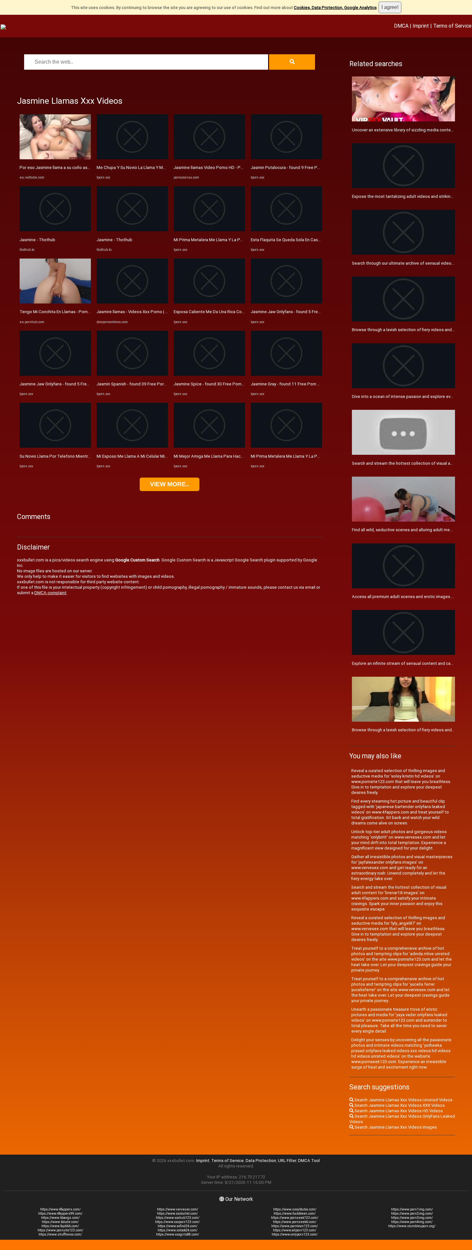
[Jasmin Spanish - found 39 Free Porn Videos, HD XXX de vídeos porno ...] (132, 374)
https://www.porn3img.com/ (412, 1218)
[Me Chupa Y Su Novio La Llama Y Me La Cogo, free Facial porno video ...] (132, 158)
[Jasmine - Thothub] (55, 230)
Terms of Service (452, 25)
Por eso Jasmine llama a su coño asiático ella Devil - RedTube (78, 167)
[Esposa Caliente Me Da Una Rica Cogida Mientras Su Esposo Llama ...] (209, 302)
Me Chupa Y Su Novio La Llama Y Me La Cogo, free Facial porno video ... (164, 167)
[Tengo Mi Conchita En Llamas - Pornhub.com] (55, 302)
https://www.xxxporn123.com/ (177, 1222)
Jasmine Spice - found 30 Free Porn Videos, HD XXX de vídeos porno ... (241, 384)
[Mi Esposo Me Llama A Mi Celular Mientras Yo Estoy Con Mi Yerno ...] (132, 446)
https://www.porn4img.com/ (412, 1222)
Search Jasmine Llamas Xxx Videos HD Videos (398, 1111)
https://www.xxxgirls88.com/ (177, 1234)
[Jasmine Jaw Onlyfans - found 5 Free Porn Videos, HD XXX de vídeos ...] (55, 374)
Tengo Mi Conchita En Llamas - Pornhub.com (62, 311)
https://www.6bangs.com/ (60, 1218)
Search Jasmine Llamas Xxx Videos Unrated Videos (403, 1100)
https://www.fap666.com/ (60, 1226)
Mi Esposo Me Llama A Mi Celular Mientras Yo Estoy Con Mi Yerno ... (161, 456)
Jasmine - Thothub (37, 239)
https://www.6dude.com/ (60, 1222)
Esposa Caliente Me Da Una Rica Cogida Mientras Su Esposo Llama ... (239, 311)
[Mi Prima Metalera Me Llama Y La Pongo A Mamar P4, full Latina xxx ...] (209, 230)
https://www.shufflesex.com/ (60, 1234)
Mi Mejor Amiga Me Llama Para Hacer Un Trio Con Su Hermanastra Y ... (240, 456)
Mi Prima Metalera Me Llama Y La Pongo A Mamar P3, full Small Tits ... (316, 456)
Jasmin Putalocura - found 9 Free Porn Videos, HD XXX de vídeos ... (314, 167)
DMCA (401, 25)
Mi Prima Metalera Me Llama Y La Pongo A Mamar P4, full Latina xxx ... (240, 239)
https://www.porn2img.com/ (412, 1213)
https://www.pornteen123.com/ (294, 1226)
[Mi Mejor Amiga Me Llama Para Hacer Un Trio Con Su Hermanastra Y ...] (209, 446)
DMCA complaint (50, 592)
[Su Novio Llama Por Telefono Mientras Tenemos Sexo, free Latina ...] (55, 446)
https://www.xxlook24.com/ (177, 1230)
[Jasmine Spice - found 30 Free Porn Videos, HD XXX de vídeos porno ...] (209, 374)
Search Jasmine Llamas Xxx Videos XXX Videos (399, 1105)
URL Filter (287, 1160)
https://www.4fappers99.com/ (60, 1213)
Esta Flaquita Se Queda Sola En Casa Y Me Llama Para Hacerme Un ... (316, 239)
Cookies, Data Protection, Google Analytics (335, 7)
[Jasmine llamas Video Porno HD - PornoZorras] (209, 158)
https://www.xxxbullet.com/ (177, 1213)
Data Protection (261, 1160)
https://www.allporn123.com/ (294, 1230)
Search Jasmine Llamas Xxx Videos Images (395, 1127)
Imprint (421, 25)
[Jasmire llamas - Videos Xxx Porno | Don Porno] (132, 302)
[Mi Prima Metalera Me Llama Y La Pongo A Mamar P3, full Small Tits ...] (286, 446)
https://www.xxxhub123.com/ (177, 1218)
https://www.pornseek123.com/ (294, 1218)
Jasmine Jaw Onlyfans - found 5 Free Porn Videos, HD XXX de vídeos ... (87, 384)
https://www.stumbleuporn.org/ (411, 1226)
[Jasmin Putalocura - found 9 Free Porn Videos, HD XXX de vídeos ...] (286, 158)
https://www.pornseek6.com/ (294, 1222)
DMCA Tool (309, 1160)
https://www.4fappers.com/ (60, 1209)
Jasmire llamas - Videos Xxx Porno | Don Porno (141, 311)
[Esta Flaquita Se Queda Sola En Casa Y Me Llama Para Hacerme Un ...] (286, 230)
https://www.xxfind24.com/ (177, 1226)
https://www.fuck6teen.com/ (295, 1213)
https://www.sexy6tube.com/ (294, 1209)
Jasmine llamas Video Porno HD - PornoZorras (218, 167)
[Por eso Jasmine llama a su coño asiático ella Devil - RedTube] (55, 158)
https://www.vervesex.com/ (177, 1209)
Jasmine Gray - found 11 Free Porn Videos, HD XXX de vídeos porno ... (317, 384)
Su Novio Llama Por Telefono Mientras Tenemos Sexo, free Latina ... (84, 456)
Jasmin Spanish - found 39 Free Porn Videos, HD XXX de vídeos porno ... (165, 384)
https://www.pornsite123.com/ (60, 1230)
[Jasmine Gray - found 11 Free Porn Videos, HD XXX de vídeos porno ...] (286, 374)
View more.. (169, 484)
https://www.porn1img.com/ (412, 1209)
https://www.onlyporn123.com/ (295, 1234)
